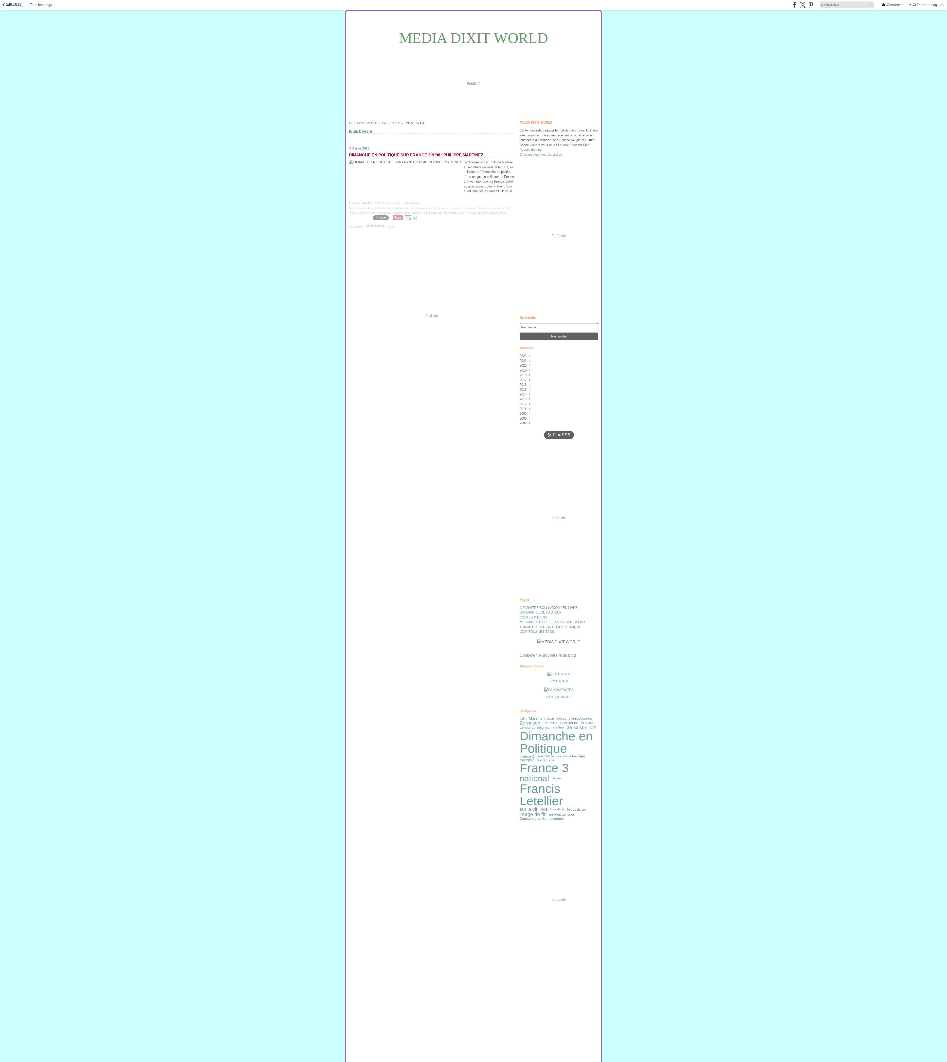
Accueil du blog (531, 149)
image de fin (533, 814)
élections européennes (574, 718)
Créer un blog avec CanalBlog (541, 154)
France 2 (527, 756)
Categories (391, 123)
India (523, 718)
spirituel (558, 727)
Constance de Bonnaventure (542, 818)
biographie (527, 760)
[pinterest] (811, 5)
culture (556, 778)
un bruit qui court (562, 814)
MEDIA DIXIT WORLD (363, 123)
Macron (535, 719)
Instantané (557, 809)
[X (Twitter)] (803, 5)
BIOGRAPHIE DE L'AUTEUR (541, 612)
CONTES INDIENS (533, 617)
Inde (543, 809)
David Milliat (545, 756)
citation (549, 718)
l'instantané (545, 760)
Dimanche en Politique (556, 742)
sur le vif (528, 809)
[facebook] (794, 5)
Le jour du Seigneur (535, 727)
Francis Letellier (541, 795)
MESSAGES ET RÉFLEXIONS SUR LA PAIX (552, 622)
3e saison (577, 727)
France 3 (544, 768)
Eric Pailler (550, 723)
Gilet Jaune (569, 723)
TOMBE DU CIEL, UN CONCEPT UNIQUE (550, 627)
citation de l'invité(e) (570, 756)
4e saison (587, 723)
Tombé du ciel (576, 809)
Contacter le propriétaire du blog (548, 655)
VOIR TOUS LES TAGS (537, 631)
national (534, 778)
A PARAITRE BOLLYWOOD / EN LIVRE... (550, 608)
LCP (593, 727)
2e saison (530, 723)
